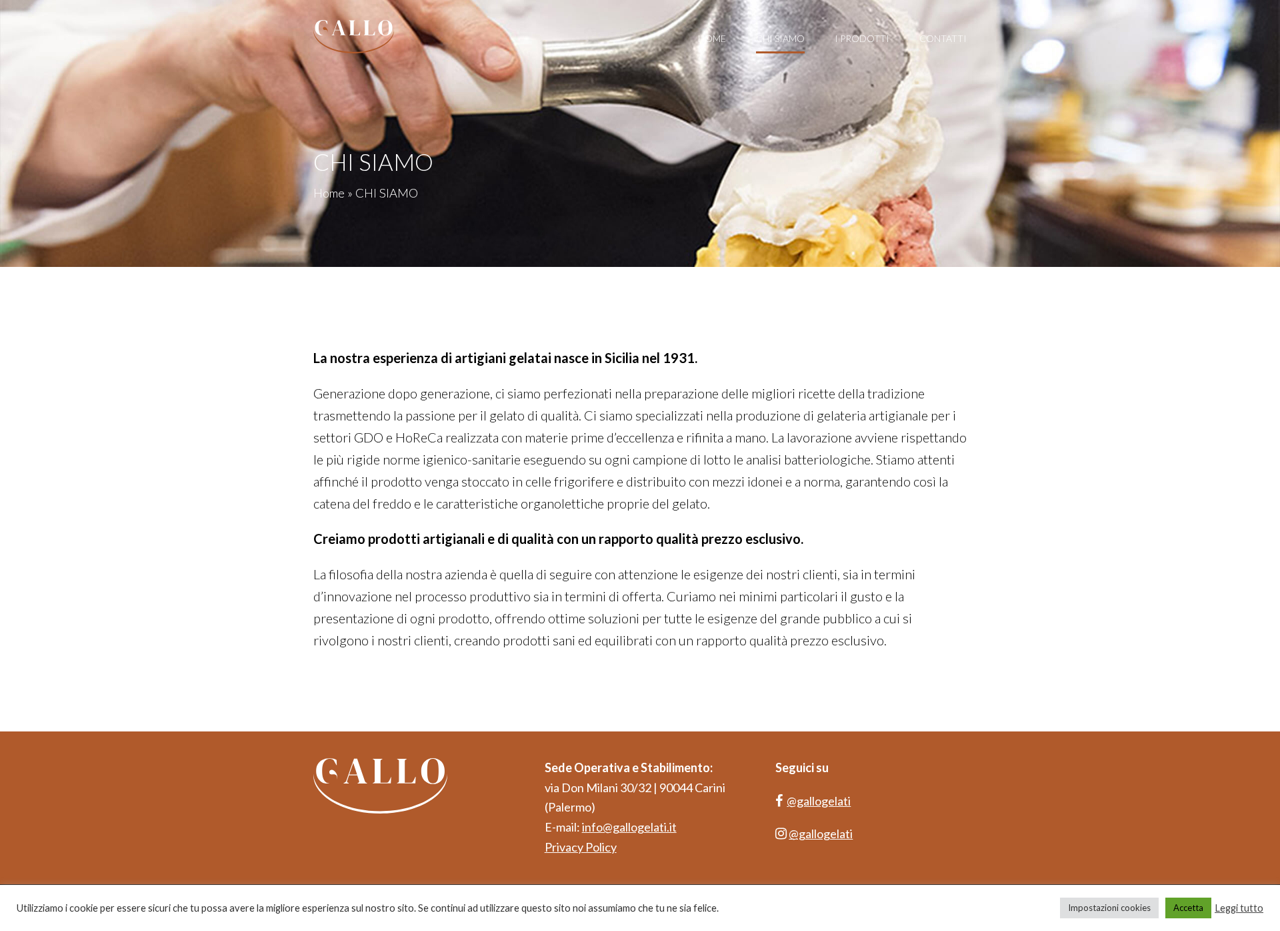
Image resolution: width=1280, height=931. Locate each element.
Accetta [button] (1188, 907)
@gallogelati (819, 801)
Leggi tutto (1239, 908)
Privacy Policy (581, 847)
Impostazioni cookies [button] (1109, 907)
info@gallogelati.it (629, 827)
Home (329, 193)
